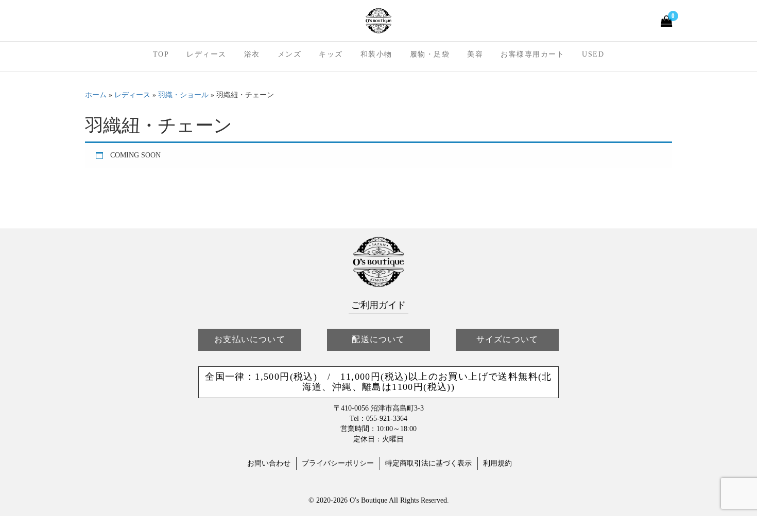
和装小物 (376, 54)
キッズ (331, 54)
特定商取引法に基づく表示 (428, 463)
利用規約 (497, 463)
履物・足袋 (430, 54)
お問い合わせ (268, 463)
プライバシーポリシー (338, 463)
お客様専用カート (532, 54)
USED (593, 54)
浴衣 (252, 54)
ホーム (96, 95)
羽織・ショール (183, 95)
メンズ (290, 54)
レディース (206, 54)
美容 (475, 54)
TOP (161, 54)
